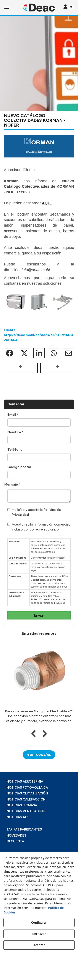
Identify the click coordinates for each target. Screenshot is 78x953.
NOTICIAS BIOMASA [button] (21, 805)
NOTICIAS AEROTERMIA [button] (24, 781)
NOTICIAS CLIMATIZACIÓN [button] (27, 793)
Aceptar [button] (39, 945)
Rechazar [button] (39, 934)
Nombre (15, 432)
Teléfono (15, 449)
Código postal (19, 467)
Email (13, 415)
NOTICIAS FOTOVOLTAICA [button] (27, 787)
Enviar (39, 615)
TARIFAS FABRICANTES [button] (24, 829)
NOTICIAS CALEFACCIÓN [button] (26, 799)
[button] (39, 7)
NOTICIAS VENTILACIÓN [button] (25, 811)
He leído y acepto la (36, 512)
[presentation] (33, 733)
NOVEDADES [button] (16, 835)
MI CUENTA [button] (15, 841)
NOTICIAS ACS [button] (17, 817)
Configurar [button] (39, 922)
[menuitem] (39, 782)
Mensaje (12, 484)
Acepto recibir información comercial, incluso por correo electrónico (41, 526)
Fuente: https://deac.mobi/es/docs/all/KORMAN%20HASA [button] (39, 335)
